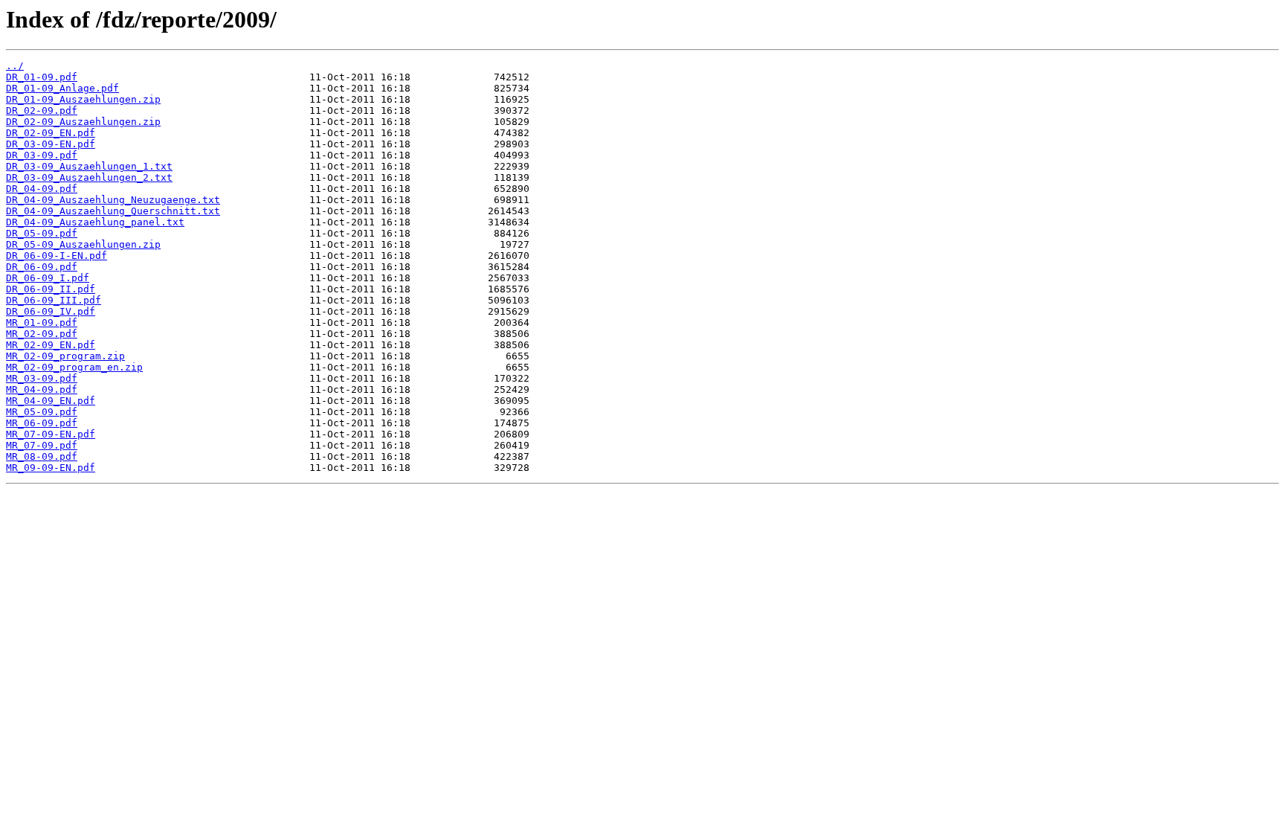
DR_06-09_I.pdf (47, 277)
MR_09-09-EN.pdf (50, 467)
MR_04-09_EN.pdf (50, 400)
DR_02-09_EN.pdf (50, 132)
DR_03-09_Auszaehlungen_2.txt (89, 177)
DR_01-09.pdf (41, 77)
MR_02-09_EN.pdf (50, 344)
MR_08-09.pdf (41, 456)
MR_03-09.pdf (41, 378)
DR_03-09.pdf (41, 155)
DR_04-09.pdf (41, 188)
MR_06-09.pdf (41, 423)
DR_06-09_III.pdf (53, 300)
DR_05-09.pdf (41, 233)
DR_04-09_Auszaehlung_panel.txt (95, 222)
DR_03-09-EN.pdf (50, 144)
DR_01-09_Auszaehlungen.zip (83, 99)
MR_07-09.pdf (41, 445)
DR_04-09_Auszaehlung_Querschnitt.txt (113, 210)
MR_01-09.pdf (41, 322)
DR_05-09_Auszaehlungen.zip (83, 244)
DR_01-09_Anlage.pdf (62, 88)
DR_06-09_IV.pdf (50, 311)
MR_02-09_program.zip (65, 356)
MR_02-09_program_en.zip (74, 367)
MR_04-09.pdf (41, 389)
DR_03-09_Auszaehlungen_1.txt (89, 166)
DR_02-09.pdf (41, 110)
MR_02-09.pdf (41, 333)
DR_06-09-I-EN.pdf (56, 255)
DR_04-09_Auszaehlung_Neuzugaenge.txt (113, 199)
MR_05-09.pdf (41, 411)
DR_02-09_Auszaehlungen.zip (83, 121)
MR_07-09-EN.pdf (50, 434)
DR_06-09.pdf (41, 266)
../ (15, 65)
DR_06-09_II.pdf (50, 289)
